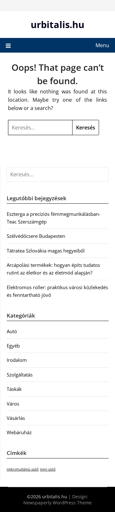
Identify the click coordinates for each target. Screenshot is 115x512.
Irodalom (17, 360)
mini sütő (48, 469)
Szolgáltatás (20, 374)
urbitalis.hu (57, 24)
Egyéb (13, 345)
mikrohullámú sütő (23, 469)
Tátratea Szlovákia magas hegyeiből (46, 250)
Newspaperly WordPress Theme (57, 503)
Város (13, 403)
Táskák (14, 389)
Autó (12, 331)
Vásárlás (16, 418)
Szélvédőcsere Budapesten (36, 236)
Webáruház (19, 432)
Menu (102, 45)
